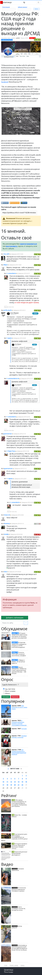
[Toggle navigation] (38, 2)
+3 (37, 571)
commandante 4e (13, 378)
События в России (7, 40)
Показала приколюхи (18, 869)
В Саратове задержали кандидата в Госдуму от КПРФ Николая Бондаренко (19, 645)
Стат (5, 965)
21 (18, 785)
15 (22, 782)
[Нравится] (35, 39)
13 (15, 782)
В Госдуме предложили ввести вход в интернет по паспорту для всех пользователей (19, 635)
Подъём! (24, 728)
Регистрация (6, 7)
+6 (37, 433)
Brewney (7, 523)
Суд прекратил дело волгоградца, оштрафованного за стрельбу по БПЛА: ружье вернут (14, 837)
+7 (37, 478)
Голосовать (5, 697)
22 (22, 785)
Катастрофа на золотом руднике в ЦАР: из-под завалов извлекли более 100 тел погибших (19, 947)
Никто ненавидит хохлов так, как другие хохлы (18, 908)
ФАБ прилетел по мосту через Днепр (19, 707)
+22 (37, 265)
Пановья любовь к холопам (19, 736)
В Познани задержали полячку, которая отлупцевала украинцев (19, 723)
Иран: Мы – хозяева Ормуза (19, 815)
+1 (37, 502)
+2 (37, 468)
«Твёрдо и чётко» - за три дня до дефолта (18, 661)
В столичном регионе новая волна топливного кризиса (19, 889)
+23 (37, 310)
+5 (37, 378)
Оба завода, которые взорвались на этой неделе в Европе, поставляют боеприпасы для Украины (19, 803)
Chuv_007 (6, 254)
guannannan (7, 434)
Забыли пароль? (22, 7)
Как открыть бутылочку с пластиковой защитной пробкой (19, 752)
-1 (37, 534)
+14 (37, 338)
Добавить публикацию (14, 618)
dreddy (6, 534)
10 (3, 782)
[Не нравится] (39, 39)
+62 (37, 39)
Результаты (15, 697)
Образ (5, 265)
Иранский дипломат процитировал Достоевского (19, 853)
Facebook (4, 82)
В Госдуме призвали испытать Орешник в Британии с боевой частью (19, 846)
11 (7, 782)
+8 (37, 273)
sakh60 (18, 38)
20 (15, 785)
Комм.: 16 (32, 38)
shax (5, 572)
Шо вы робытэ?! (17, 927)
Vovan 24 (7, 515)
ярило (10, 338)
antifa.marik (7, 310)
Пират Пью (11, 451)
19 (11, 785)
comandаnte (12, 273)
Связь (22, 965)
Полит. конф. (14, 965)
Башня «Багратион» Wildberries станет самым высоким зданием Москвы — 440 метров (19, 670)
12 (11, 782)
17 (3, 785)
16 (26, 782)
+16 (37, 254)
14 (18, 782)
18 (7, 785)
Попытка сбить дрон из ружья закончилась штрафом (19, 654)
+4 (37, 417)
